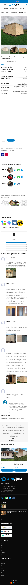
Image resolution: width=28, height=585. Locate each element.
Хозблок (15, 86)
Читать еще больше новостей (7, 519)
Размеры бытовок (7, 433)
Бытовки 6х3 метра (20, 427)
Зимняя (18, 89)
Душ (26, 86)
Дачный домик (23, 84)
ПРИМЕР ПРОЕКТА (8, 210)
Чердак (2, 561)
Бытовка (13, 83)
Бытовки (7, 12)
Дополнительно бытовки (8, 432)
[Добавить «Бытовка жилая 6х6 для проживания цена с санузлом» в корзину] (7, 470)
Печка (25, 87)
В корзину (10, 140)
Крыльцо (19, 86)
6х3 (16, 438)
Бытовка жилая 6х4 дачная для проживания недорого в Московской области (20, 463)
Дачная (14, 89)
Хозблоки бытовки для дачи (18, 435)
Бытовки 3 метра (16, 425)
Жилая (25, 89)
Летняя (21, 89)
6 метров (25, 67)
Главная (3, 12)
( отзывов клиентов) (11, 61)
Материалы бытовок (19, 432)
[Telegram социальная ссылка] (14, 1)
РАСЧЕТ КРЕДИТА (16, 154)
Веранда (3, 563)
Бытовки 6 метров (11, 427)
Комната (22, 87)
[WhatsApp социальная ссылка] (10, 1)
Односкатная (24, 80)
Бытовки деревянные (20, 428)
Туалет (17, 87)
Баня (26, 91)
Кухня (23, 86)
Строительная (21, 91)
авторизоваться (22, 418)
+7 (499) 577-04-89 (11, 488)
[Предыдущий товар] (23, 14)
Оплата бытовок (14, 12)
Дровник (3, 575)
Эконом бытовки (22, 12)
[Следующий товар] (26, 14)
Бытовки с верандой (8, 430)
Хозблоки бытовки (7, 435)
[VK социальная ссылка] (12, 1)
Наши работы (9, 491)
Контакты (3, 491)
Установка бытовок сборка (18, 433)
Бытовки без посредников (8, 428)
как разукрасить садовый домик (14, 505)
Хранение (15, 91)
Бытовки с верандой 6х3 (18, 430)
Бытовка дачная (18, 83)
